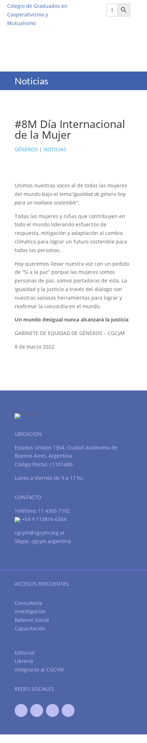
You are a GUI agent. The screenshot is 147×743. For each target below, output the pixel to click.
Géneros (26, 149)
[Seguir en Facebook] (21, 710)
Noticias (55, 149)
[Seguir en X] (36, 710)
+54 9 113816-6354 (43, 519)
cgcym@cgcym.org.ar (40, 532)
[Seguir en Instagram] (68, 710)
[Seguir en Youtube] (52, 710)
